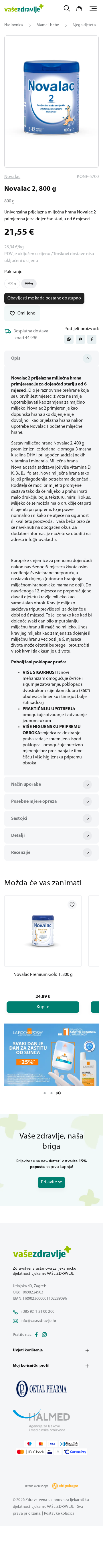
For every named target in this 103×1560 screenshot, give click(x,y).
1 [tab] (44, 1093)
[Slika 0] (51, 101)
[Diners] (69, 1444)
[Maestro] (29, 1444)
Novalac (12, 177)
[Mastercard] (41, 1444)
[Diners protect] (58, 1451)
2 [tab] (51, 1093)
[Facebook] (36, 1335)
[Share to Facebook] (91, 339)
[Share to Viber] (80, 339)
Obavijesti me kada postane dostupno (44, 298)
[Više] (51, 1055)
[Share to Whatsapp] (69, 339)
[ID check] (30, 1451)
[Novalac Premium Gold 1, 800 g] (43, 931)
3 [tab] (58, 1093)
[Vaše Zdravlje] (24, 8)
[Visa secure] (49, 1451)
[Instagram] (44, 1335)
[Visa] (52, 1444)
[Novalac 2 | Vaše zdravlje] (51, 1389)
